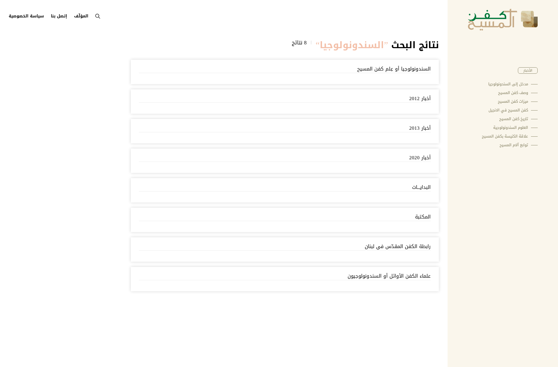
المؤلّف (81, 16)
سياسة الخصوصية (26, 16)
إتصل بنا (59, 16)
